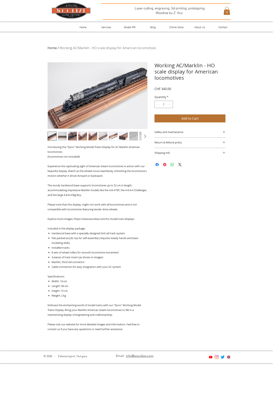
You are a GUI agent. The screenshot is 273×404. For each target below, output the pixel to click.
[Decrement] (157, 104)
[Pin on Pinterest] (164, 164)
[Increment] (169, 104)
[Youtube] (211, 357)
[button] (226, 11)
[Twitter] (223, 357)
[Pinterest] (229, 357)
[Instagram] (217, 357)
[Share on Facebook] (157, 164)
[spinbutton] (163, 104)
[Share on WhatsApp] (172, 164)
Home (52, 48)
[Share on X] (179, 164)
